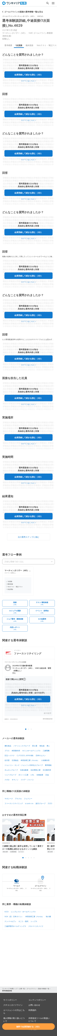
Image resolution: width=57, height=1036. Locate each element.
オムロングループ (11, 770)
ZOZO (50, 803)
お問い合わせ (34, 1005)
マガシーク (9, 799)
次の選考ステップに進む (28, 537)
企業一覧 (22, 988)
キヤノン (15, 780)
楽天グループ (41, 803)
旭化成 (41, 746)
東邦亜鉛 (48, 765)
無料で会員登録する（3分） (28, 1026)
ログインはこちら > (28, 81)
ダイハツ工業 (23, 775)
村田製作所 (16, 751)
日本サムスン (41, 755)
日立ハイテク (10, 755)
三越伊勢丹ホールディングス (15, 926)
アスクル (18, 799)
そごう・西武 (23, 921)
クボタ (7, 780)
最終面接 (29, 45)
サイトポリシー (10, 1000)
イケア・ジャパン (27, 780)
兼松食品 (8, 746)
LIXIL (32, 775)
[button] (28, 690)
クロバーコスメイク (35, 926)
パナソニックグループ (21, 746)
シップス (34, 921)
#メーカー (21, 851)
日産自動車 (24, 770)
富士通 (34, 746)
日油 (47, 775)
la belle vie (29, 803)
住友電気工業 (36, 770)
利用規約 (32, 1010)
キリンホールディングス (31, 751)
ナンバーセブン (10, 921)
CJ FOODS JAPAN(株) (25, 755)
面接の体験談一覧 (43, 988)
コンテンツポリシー (37, 1000)
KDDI (7, 912)
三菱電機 (46, 751)
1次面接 (18, 45)
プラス (7, 751)
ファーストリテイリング (14, 803)
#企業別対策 (13, 851)
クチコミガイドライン (13, 1005)
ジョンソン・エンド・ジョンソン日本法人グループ (24, 765)
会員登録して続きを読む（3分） (28, 74)
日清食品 (15, 760)
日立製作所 (47, 770)
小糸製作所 (45, 760)
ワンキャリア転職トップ (9, 988)
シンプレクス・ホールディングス (23, 912)
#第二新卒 (5, 851)
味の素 (48, 916)
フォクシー (28, 799)
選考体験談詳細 (47, 719)
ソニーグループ (10, 775)
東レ (48, 746)
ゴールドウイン (31, 988)
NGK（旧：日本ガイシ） (14, 916)
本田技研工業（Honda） (30, 760)
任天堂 (7, 760)
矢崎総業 (40, 775)
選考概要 (8, 45)
